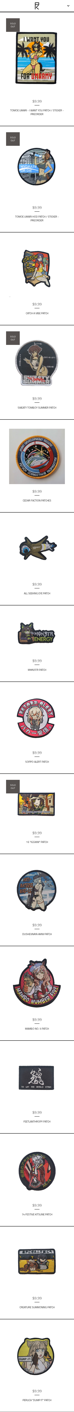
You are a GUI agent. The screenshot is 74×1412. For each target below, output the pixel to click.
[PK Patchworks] (37, 6)
